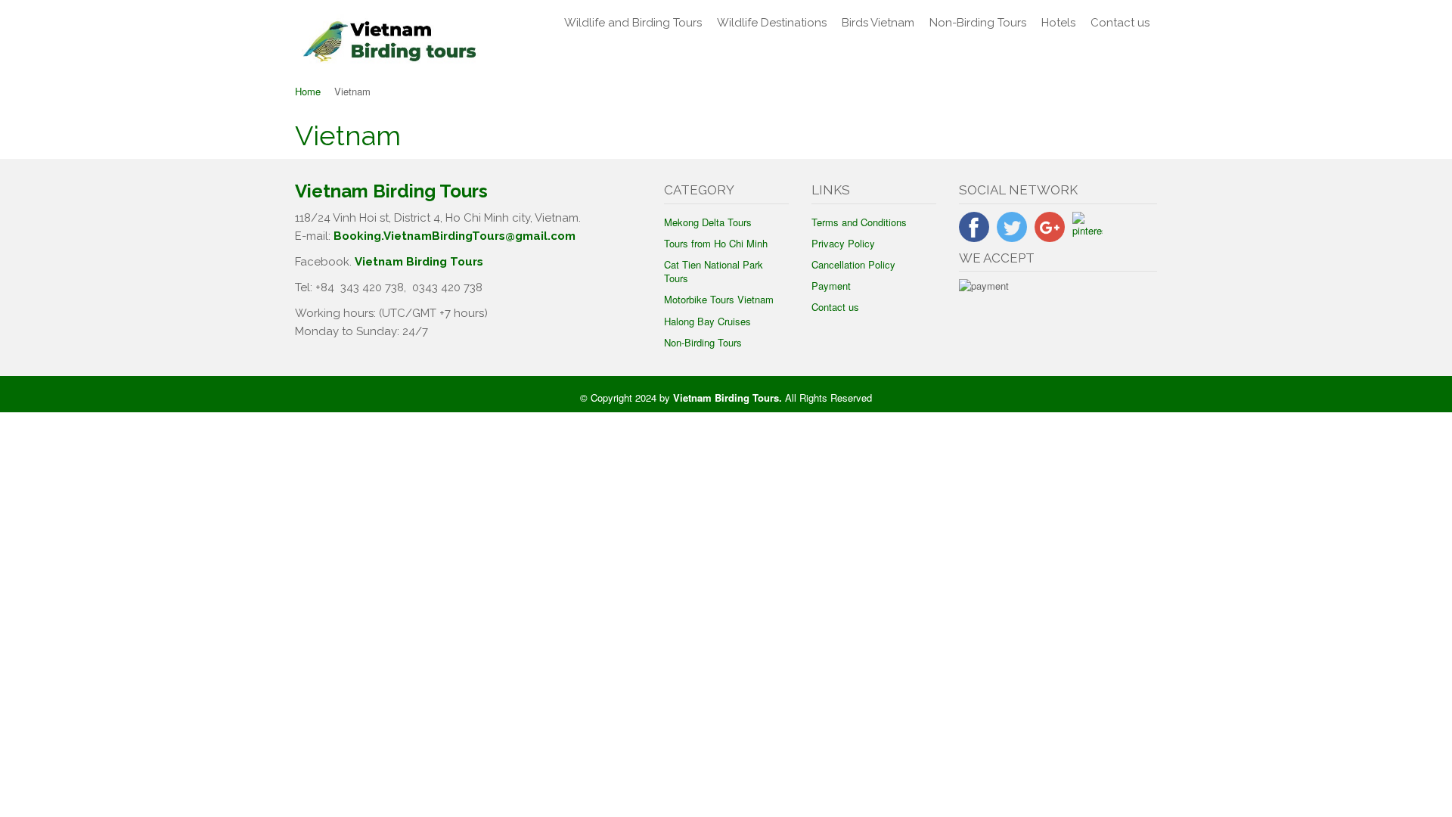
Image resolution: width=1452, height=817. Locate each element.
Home (308, 91)
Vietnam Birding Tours (419, 262)
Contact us (1120, 23)
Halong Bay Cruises (707, 321)
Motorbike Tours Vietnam (719, 299)
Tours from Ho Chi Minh (716, 243)
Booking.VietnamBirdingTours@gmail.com (455, 236)
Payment (831, 285)
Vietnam (348, 135)
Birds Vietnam (878, 23)
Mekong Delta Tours (708, 222)
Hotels (1058, 23)
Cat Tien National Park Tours (713, 271)
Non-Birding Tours (977, 23)
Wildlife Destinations (772, 23)
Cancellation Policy (853, 264)
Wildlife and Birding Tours (633, 23)
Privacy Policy (843, 243)
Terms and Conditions (859, 222)
